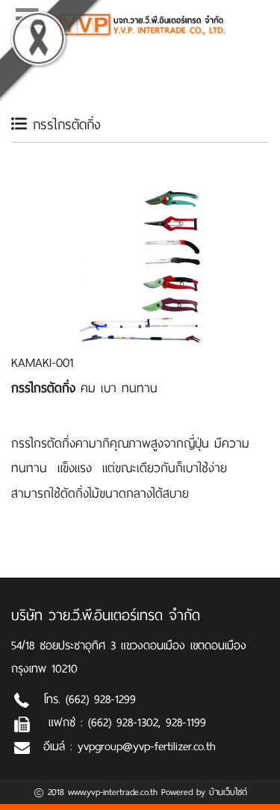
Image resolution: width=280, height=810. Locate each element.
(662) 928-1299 (101, 699)
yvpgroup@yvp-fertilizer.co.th (147, 746)
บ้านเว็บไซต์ (228, 792)
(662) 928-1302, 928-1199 (147, 722)
